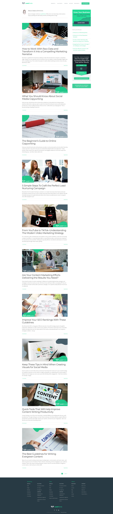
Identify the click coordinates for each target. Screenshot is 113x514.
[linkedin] (58, 510)
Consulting (29, 496)
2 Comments (24, 65)
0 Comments (24, 154)
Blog (72, 489)
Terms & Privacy (63, 512)
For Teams (39, 487)
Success (72, 487)
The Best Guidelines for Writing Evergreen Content (39, 455)
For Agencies (39, 489)
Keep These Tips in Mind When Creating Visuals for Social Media (44, 366)
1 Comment (24, 110)
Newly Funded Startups (53, 498)
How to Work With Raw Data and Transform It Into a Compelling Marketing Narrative (44, 51)
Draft (28, 485)
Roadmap (28, 491)
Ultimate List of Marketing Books (80, 32)
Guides (72, 494)
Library (72, 496)
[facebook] (54, 510)
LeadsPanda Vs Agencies (41, 497)
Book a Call (83, 485)
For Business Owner (40, 485)
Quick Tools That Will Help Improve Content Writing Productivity (41, 410)
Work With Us (84, 491)
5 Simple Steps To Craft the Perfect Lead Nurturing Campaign (43, 187)
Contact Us (83, 487)
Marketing (29, 481)
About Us (83, 489)
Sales (50, 481)
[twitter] (56, 510)
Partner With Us (84, 494)
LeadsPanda (43, 14)
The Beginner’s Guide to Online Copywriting (39, 142)
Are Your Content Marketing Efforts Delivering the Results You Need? (41, 276)
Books (72, 485)
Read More (66, 65)
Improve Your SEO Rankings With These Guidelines (44, 321)
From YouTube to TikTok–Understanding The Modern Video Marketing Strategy (44, 231)
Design (28, 487)
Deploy (50, 489)
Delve (50, 485)
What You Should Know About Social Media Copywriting (42, 97)
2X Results (29, 494)
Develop (28, 489)
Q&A (72, 491)
